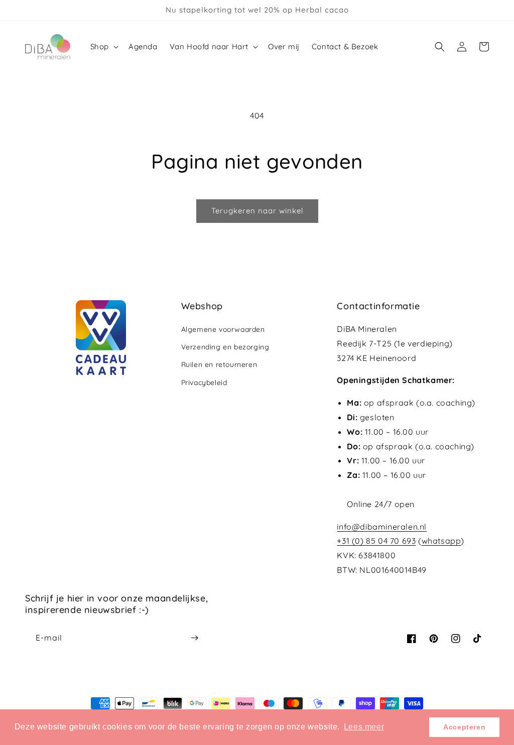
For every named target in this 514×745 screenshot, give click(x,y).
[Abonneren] (194, 638)
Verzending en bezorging (225, 346)
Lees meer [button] (364, 726)
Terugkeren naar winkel (257, 210)
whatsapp (441, 541)
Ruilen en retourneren (219, 364)
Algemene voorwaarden (223, 329)
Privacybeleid (204, 382)
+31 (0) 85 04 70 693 (376, 541)
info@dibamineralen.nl (382, 527)
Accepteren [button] (464, 727)
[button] (103, 47)
